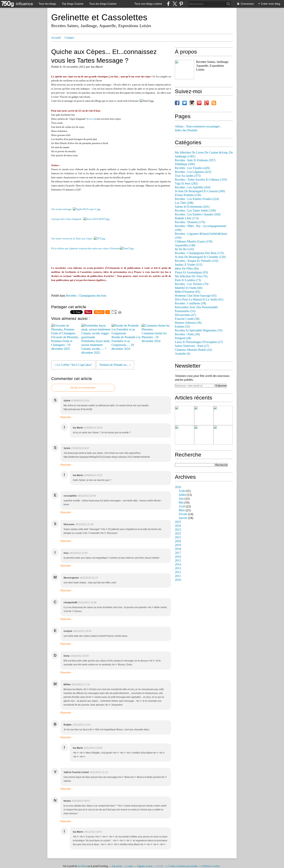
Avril (182, 506)
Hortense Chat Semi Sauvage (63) (195, 295)
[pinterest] (181, 4)
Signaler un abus (145, 866)
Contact (69, 37)
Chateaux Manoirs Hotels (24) (193, 350)
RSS (214, 103)
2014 (178, 564)
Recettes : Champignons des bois (86, 295)
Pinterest (199, 103)
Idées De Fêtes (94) (187, 268)
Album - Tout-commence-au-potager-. (198, 126)
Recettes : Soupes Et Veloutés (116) (196, 261)
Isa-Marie (82, 866)
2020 (178, 541)
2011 (178, 576)
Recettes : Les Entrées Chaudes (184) (197, 214)
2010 (178, 580)
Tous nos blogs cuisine (148, 3)
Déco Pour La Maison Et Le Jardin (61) (199, 299)
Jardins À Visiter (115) (188, 264)
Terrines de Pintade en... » (115, 365)
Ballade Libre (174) (187, 218)
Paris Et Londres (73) (188, 280)
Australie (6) (182, 353)
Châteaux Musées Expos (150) (193, 241)
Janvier (183, 518)
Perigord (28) (183, 338)
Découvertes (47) (185, 315)
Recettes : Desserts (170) (190, 222)
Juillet (182, 495)
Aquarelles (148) (185, 245)
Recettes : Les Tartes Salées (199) (195, 210)
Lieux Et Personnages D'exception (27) (199, 342)
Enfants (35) (182, 326)
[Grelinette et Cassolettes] (184, 69)
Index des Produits (186, 130)
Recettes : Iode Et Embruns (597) (195, 160)
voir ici (91, 118)
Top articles (117, 866)
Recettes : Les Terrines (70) (191, 284)
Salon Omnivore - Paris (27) (192, 346)
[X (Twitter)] (174, 4)
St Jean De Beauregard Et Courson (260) (200, 191)
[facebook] (168, 4)
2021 (178, 537)
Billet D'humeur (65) (187, 292)
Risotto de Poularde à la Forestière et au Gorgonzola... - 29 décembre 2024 (125, 343)
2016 (178, 556)
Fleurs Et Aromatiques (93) (191, 272)
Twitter (184, 103)
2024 (178, 525)
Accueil (56, 37)
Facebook (177, 103)
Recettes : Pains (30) (187, 334)
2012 (178, 572)
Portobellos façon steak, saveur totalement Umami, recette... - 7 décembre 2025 (95, 346)
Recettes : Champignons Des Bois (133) (199, 253)
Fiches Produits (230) (188, 195)
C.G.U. (160, 866)
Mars (182, 510)
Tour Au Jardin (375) (188, 176)
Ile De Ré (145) (184, 249)
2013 (178, 568)
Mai (181, 502)
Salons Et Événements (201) (192, 206)
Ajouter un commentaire (83, 387)
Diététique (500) (185, 164)
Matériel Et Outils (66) (188, 288)
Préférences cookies (211, 866)
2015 (178, 560)
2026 (178, 487)
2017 (178, 553)
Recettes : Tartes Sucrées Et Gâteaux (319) (201, 179)
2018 (178, 549)
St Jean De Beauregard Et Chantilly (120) (200, 257)
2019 (178, 545)
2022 (178, 533)
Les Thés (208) (184, 203)
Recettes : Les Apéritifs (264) (192, 187)
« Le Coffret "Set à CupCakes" (73, 365)
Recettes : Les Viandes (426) (192, 168)
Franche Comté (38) (187, 319)
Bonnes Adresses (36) (188, 322)
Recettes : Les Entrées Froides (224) (197, 199)
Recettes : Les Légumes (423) (193, 172)
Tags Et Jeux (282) (186, 183)
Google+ (206, 103)
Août (182, 491)
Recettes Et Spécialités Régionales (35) (198, 330)
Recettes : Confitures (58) (190, 303)
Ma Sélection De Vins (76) (191, 276)
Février (183, 514)
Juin (181, 498)
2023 (178, 529)
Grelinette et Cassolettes (99, 17)
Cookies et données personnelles (183, 866)
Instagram (192, 103)
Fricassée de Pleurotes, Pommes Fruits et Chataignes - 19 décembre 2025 (65, 343)
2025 (178, 522)
